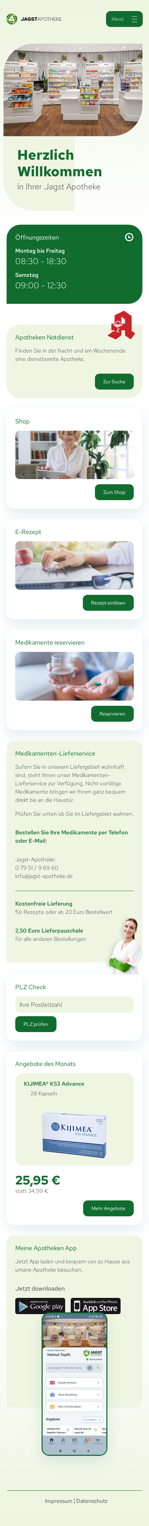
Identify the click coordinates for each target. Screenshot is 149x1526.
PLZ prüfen (36, 1024)
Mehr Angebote (108, 1208)
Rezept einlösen (108, 603)
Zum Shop (114, 492)
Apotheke (41, 19)
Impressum (58, 1501)
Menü (117, 19)
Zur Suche (114, 381)
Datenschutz (91, 1501)
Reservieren (112, 714)
